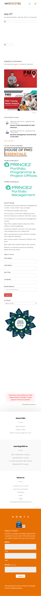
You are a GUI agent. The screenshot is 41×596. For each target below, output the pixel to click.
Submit (20, 576)
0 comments (32, 17)
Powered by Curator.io (29, 404)
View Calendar (9, 141)
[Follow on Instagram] (16, 516)
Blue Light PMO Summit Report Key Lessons (19, 244)
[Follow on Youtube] (20, 516)
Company (7, 279)
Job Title (7, 272)
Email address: (9, 286)
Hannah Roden (11, 17)
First (6, 551)
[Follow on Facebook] (24, 516)
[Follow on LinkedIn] (12, 516)
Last (6, 560)
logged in (16, 64)
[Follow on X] (28, 516)
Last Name (8, 265)
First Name (8, 258)
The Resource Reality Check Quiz (15, 211)
